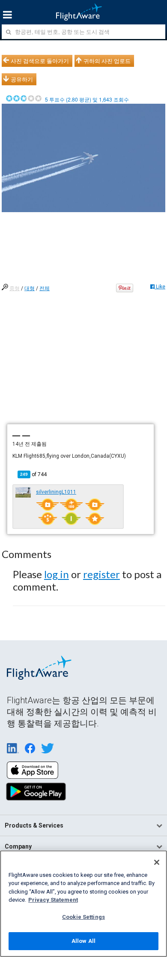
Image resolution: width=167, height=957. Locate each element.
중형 (14, 288)
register (101, 574)
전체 (44, 288)
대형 (29, 288)
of (33, 474)
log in (56, 574)
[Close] (156, 862)
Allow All (83, 941)
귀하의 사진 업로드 (107, 60)
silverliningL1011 (56, 492)
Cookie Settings (83, 917)
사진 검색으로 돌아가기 (40, 60)
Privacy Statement (53, 900)
